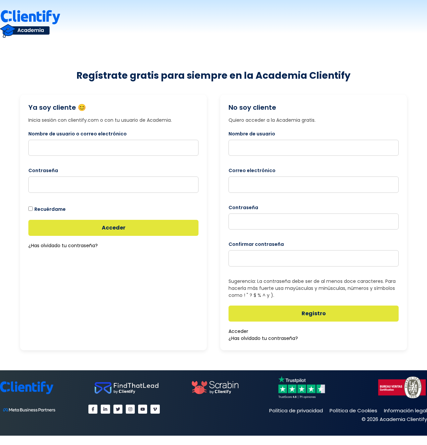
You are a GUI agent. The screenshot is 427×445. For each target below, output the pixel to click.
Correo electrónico (252, 170)
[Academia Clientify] (30, 23)
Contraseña (43, 170)
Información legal (405, 410)
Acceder (113, 228)
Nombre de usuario (252, 133)
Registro (314, 313)
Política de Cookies (353, 410)
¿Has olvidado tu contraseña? (63, 245)
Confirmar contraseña (256, 244)
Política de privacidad (296, 410)
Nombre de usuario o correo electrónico (77, 133)
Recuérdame (50, 209)
